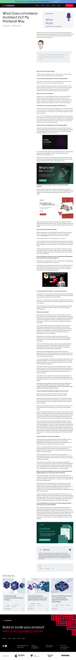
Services (4, 638)
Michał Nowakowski (7, 608)
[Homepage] (8, 5)
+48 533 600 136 (20, 647)
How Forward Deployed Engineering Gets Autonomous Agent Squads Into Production (37, 598)
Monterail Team (6, 25)
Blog (19, 638)
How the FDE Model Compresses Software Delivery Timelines (14, 598)
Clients (9, 638)
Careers (23, 638)
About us (14, 638)
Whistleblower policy (64, 647)
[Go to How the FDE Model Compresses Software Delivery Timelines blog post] (14, 585)
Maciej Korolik (30, 608)
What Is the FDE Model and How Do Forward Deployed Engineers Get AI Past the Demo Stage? (62, 598)
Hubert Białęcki (44, 235)
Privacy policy (63, 645)
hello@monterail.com (22, 645)
